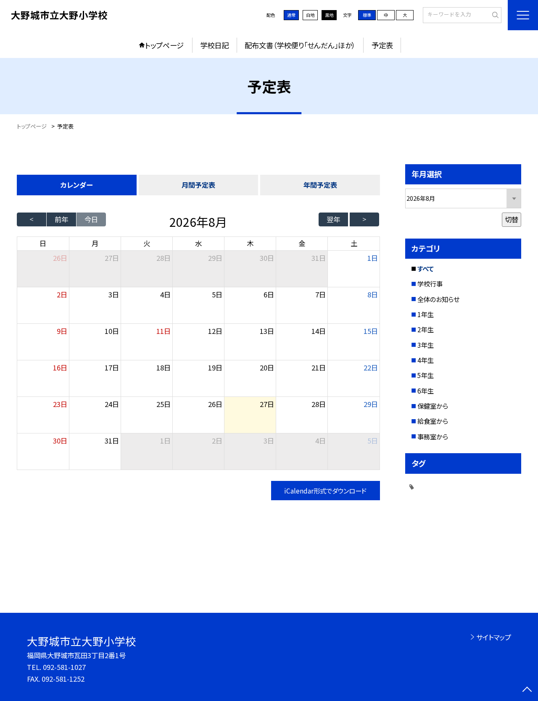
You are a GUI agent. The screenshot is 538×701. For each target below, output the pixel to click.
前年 (61, 219)
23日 (60, 404)
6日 (269, 294)
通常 (291, 15)
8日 (372, 294)
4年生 (425, 360)
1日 (372, 258)
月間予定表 (198, 185)
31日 (318, 258)
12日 (215, 331)
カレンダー (76, 185)
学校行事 (430, 283)
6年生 (425, 390)
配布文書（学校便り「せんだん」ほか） (300, 45)
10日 (112, 331)
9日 (62, 331)
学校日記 (214, 45)
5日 (217, 294)
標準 (367, 15)
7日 (320, 294)
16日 (60, 367)
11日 (163, 331)
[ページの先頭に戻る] (527, 690)
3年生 (425, 344)
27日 (112, 258)
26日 (215, 404)
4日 (165, 294)
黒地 (329, 15)
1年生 (425, 314)
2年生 (425, 329)
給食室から (432, 420)
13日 (267, 331)
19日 (215, 367)
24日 (112, 404)
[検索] (494, 14)
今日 (91, 219)
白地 (310, 15)
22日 (371, 367)
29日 (215, 258)
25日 (163, 404)
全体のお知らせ (438, 299)
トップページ (164, 45)
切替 (511, 219)
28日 (163, 258)
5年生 (425, 375)
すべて (425, 268)
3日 (113, 294)
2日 (62, 294)
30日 (267, 258)
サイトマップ (493, 637)
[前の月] (31, 219)
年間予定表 (320, 185)
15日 (371, 331)
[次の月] (364, 219)
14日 (318, 331)
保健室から (432, 405)
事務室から (432, 436)
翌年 (333, 219)
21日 (318, 367)
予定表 (382, 45)
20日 (267, 367)
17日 (112, 367)
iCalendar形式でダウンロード (325, 490)
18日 (163, 367)
